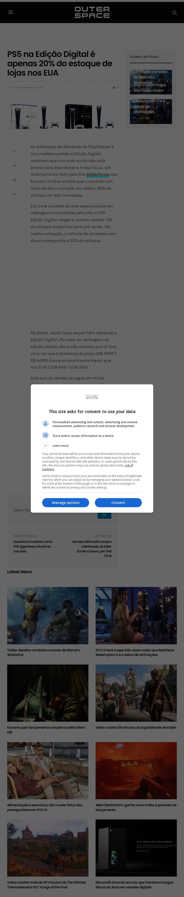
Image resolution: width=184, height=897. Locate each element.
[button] (92, 445)
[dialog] (92, 448)
